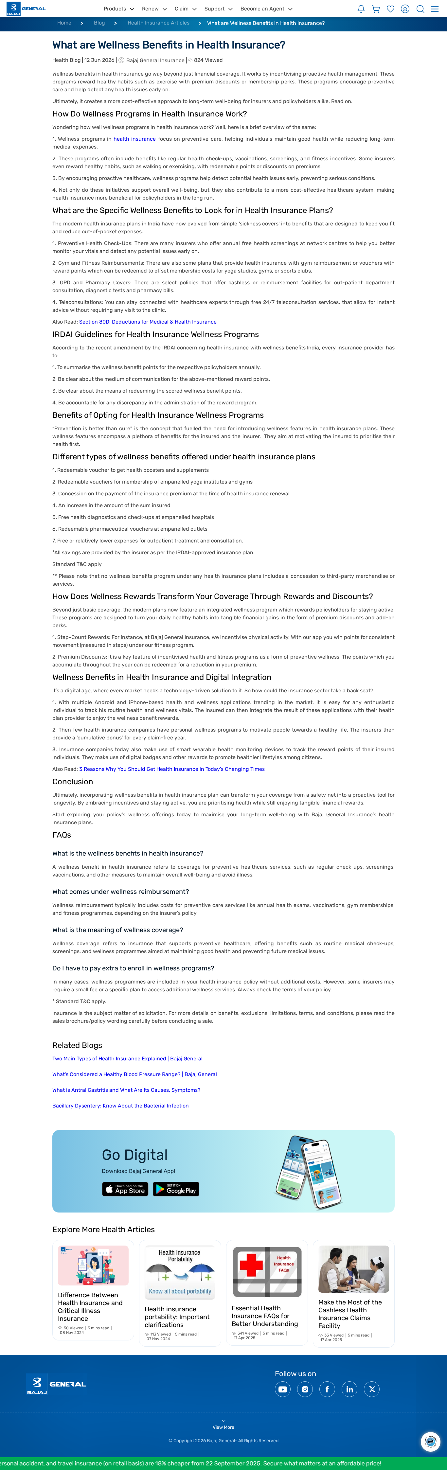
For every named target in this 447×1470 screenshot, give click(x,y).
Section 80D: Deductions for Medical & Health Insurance (148, 322)
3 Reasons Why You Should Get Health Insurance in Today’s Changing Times (172, 769)
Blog (99, 23)
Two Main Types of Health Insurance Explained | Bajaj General (127, 1058)
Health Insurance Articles (158, 23)
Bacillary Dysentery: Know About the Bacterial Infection (120, 1106)
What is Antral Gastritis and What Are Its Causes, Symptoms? (126, 1090)
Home (64, 23)
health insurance (135, 139)
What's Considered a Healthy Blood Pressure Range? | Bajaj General (134, 1074)
